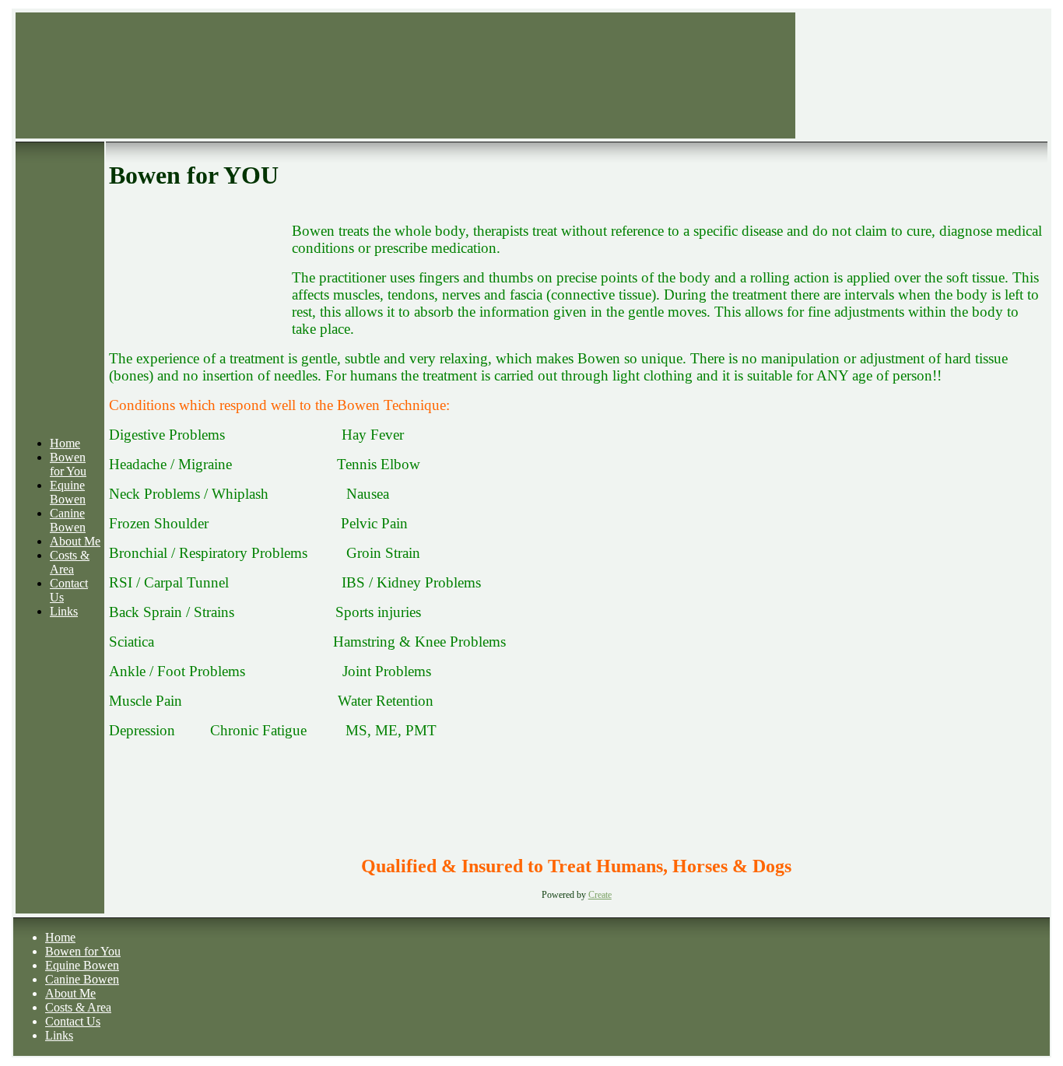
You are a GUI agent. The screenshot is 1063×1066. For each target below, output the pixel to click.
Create (600, 894)
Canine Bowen (68, 520)
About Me (75, 541)
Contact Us (72, 1021)
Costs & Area (69, 562)
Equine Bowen (68, 492)
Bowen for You (68, 464)
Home (65, 443)
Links (64, 611)
